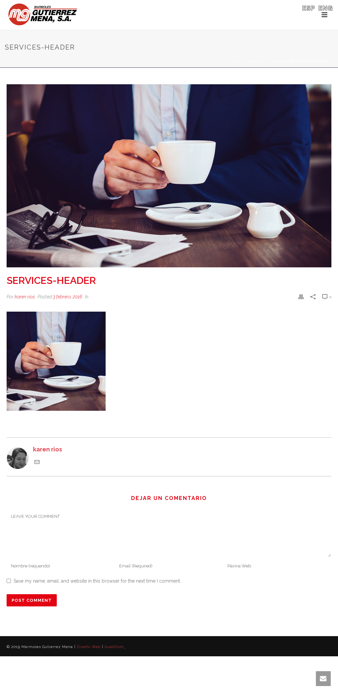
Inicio (237, 61)
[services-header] (169, 175)
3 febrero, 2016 (67, 296)
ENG (326, 8)
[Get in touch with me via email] (37, 462)
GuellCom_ (115, 647)
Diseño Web (89, 647)
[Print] (301, 296)
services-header (267, 61)
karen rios (25, 296)
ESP (308, 8)
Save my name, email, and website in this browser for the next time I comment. (97, 581)
